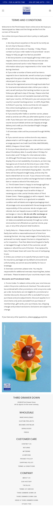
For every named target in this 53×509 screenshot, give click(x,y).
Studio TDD (26, 504)
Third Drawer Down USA (26, 496)
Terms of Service (26, 489)
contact (26, 196)
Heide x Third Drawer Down (26, 500)
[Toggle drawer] (3, 10)
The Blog (26, 485)
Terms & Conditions (26, 466)
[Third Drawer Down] (27, 11)
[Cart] (50, 11)
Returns (26, 447)
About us (26, 478)
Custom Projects (26, 421)
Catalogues (26, 428)
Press (26, 432)
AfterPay (26, 451)
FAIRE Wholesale (26, 417)
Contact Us (26, 444)
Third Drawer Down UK (26, 493)
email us (36, 317)
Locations (26, 455)
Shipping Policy (26, 462)
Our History (26, 481)
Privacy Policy (26, 459)
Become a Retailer (26, 425)
